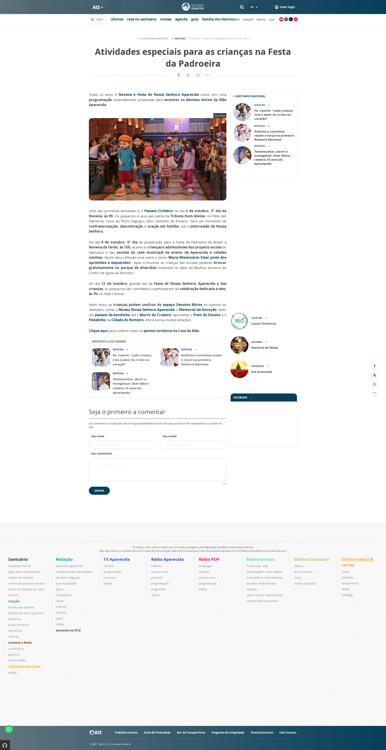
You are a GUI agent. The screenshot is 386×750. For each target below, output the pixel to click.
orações (61, 612)
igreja (60, 589)
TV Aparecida (117, 559)
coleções (347, 577)
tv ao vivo (110, 577)
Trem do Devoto (207, 315)
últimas (117, 19)
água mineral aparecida (24, 572)
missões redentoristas (261, 583)
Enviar (99, 491)
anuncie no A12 (68, 630)
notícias (13, 636)
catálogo (347, 595)
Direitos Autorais (262, 732)
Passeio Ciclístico (158, 210)
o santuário (16, 649)
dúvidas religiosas (68, 577)
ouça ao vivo (159, 572)
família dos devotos (218, 19)
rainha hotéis (17, 660)
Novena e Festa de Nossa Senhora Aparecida (159, 94)
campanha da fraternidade (74, 572)
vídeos (12, 672)
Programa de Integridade (228, 732)
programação (112, 572)
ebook (346, 589)
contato (13, 595)
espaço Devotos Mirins (182, 304)
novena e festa (20, 642)
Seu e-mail (170, 436)
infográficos (64, 595)
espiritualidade (66, 583)
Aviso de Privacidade (157, 732)
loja (271, 19)
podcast (156, 577)
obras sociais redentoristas (264, 595)
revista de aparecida (24, 666)
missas (165, 19)
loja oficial (15, 630)
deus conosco (303, 572)
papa (59, 618)
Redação (64, 559)
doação (248, 19)
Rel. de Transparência (191, 732)
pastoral (13, 654)
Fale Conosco (287, 732)
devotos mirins (199, 99)
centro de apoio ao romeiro (26, 583)
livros (297, 577)
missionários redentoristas (264, 577)
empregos (205, 566)
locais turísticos (18, 625)
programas (158, 589)
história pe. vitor (257, 566)
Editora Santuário (311, 559)
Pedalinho (97, 320)
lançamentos (350, 583)
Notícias (180, 38)
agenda (181, 19)
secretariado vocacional (262, 601)
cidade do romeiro (20, 577)
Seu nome (97, 436)
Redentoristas (260, 559)
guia (194, 19)
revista (261, 19)
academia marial (19, 566)
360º (237, 19)
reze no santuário (142, 19)
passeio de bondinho (112, 315)
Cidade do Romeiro (127, 320)
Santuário (18, 559)
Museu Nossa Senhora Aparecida (147, 309)
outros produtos (305, 583)
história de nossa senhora (25, 613)
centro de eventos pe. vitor (26, 589)
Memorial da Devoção (198, 309)
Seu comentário (101, 453)
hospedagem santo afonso (264, 572)
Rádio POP (209, 559)
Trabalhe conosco (126, 732)
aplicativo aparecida (69, 566)
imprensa (14, 619)
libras (60, 601)
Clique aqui (98, 330)
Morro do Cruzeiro (155, 315)
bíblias (298, 566)
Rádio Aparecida (167, 559)
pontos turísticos (158, 330)
